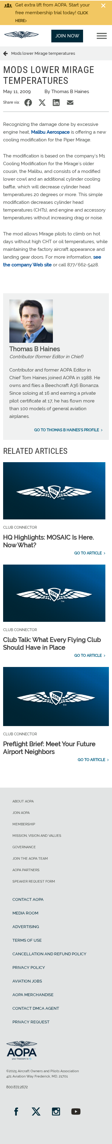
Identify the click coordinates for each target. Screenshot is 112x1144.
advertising (25, 926)
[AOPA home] (21, 37)
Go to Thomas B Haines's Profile (66, 430)
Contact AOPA (28, 899)
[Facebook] (16, 1112)
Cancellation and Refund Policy (49, 954)
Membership (23, 824)
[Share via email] (70, 102)
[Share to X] (42, 102)
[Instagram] (56, 1112)
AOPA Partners (26, 870)
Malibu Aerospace (50, 132)
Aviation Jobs (27, 981)
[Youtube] (76, 1112)
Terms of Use (27, 940)
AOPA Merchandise (33, 994)
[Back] (7, 53)
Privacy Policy (28, 967)
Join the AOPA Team (30, 859)
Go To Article (88, 553)
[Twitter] (36, 1112)
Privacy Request (30, 1022)
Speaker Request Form (33, 882)
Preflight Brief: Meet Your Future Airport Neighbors (49, 747)
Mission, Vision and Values (36, 836)
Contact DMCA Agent (35, 1008)
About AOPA (23, 801)
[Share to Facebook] (28, 102)
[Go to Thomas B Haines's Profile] (31, 341)
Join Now (67, 36)
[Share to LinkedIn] (56, 102)
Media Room (25, 913)
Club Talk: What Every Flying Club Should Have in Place (52, 643)
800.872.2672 (17, 1087)
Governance (24, 847)
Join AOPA (21, 813)
